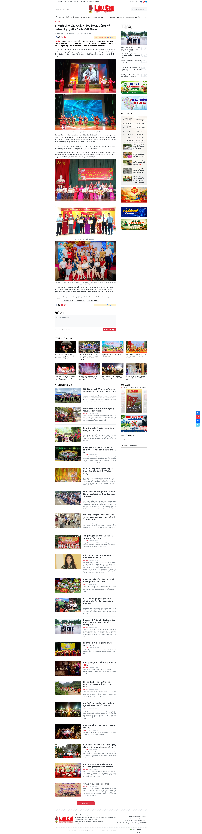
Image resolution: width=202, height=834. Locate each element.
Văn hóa (82, 17)
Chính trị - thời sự (64, 17)
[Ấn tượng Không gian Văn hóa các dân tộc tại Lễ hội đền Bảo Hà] (136, 369)
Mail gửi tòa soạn (80, 1)
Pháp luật (94, 17)
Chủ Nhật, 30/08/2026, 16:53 (64, 1)
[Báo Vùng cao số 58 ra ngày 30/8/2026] (134, 401)
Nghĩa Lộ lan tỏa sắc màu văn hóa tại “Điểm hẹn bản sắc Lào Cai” (98, 704)
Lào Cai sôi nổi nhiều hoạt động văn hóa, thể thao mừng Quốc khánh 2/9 (136, 356)
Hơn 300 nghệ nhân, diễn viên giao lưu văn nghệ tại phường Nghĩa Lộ (98, 765)
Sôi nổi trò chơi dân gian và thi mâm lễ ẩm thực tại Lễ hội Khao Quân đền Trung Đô (99, 494)
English (133, 1)
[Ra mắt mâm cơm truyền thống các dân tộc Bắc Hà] (127, 155)
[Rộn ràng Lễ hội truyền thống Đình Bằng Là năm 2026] (68, 434)
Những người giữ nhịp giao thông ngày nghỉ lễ (138, 146)
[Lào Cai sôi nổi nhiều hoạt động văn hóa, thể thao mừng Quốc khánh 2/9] (136, 347)
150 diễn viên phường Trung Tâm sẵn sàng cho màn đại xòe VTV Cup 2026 (99, 390)
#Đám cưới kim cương (102, 297)
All (145, 17)
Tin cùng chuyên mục (63, 385)
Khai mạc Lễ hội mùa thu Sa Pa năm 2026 (131, 61)
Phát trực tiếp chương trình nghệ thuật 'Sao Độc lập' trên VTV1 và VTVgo (98, 471)
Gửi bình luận (110, 330)
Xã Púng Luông (140, 127)
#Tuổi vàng (73, 297)
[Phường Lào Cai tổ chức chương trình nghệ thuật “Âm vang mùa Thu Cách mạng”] (65, 369)
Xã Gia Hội (139, 137)
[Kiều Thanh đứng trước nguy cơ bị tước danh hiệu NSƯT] (68, 561)
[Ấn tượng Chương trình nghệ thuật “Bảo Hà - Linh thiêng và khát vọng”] (89, 369)
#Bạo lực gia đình (80, 300)
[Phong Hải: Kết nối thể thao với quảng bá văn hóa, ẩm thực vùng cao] (68, 688)
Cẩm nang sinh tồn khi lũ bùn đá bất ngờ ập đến (138, 170)
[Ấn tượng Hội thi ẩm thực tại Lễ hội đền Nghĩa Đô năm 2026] (68, 585)
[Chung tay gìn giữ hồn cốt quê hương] (68, 668)
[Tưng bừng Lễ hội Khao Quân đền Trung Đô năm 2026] (68, 542)
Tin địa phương (127, 113)
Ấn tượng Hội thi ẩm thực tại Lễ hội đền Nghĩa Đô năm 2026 (98, 580)
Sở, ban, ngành (140, 120)
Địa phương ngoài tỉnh (128, 119)
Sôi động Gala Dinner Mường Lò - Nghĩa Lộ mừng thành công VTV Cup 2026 (112, 378)
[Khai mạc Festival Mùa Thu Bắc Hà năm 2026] (112, 347)
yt (144, 2)
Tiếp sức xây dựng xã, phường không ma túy (139, 162)
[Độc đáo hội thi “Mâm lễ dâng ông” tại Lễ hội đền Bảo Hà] (68, 414)
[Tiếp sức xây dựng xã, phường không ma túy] (127, 163)
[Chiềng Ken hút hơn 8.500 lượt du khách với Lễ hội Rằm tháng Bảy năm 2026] (68, 453)
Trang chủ (56, 17)
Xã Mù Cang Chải (128, 127)
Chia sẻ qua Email (65, 37)
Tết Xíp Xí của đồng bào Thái (96, 784)
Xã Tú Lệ (127, 131)
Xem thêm (85, 803)
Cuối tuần (143, 388)
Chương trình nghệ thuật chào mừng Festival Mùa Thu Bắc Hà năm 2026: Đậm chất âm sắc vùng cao (88, 356)
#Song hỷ (65, 297)
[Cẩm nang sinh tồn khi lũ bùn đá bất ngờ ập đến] (127, 171)
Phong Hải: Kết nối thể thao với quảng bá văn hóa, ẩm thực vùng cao (98, 684)
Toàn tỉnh (128, 123)
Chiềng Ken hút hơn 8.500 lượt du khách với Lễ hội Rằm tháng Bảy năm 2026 (131, 69)
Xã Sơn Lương (129, 140)
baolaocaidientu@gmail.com (87, 824)
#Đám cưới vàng (68, 300)
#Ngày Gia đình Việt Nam (86, 297)
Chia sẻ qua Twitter (59, 37)
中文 (137, 1)
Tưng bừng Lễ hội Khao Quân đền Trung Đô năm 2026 (98, 537)
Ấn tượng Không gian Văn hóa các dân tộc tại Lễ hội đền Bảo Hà (135, 378)
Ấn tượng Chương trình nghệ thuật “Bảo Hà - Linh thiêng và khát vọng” (88, 378)
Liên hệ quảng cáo (94, 1)
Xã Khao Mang (140, 123)
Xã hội (77, 17)
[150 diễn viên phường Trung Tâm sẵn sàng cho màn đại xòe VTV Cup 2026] (68, 395)
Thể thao (100, 17)
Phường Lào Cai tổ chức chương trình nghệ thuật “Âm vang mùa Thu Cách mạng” (65, 378)
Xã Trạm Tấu (140, 131)
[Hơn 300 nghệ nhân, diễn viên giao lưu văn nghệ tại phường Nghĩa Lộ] (68, 770)
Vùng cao (125, 388)
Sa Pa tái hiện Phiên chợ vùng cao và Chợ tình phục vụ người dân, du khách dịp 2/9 (64, 356)
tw (198, 425)
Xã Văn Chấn (140, 140)
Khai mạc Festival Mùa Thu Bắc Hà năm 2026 (112, 355)
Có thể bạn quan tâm (63, 338)
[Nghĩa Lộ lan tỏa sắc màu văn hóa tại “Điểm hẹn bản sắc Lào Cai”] (68, 709)
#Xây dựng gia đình (92, 300)
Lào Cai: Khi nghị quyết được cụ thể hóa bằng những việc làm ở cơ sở (139, 179)
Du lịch (88, 17)
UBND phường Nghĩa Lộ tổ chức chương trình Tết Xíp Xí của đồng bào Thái (98, 601)
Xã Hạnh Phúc (129, 134)
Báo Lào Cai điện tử (101, 9)
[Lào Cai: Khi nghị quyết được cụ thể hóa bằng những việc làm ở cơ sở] (127, 178)
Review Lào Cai (130, 17)
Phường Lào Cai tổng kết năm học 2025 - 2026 (98, 644)
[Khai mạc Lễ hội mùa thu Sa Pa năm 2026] (68, 731)
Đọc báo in (138, 17)
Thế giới (107, 17)
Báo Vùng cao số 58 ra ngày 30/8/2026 (134, 408)
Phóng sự (112, 17)
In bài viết (62, 37)
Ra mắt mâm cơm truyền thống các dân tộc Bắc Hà (139, 154)
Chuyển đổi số (121, 17)
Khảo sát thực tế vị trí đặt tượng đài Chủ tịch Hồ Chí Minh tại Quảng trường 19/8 (131, 49)
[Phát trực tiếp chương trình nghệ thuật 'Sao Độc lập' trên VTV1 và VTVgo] (68, 475)
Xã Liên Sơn (128, 137)
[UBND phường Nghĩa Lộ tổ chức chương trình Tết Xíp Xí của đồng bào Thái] (68, 605)
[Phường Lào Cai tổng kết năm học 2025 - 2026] (68, 649)
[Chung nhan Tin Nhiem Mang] (138, 831)
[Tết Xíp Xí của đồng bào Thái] (68, 790)
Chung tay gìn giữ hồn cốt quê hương (99, 662)
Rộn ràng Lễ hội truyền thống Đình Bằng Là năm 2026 (130, 75)
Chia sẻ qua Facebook (57, 37)
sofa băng (132, 445)
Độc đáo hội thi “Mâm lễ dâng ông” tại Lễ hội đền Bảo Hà (99, 409)
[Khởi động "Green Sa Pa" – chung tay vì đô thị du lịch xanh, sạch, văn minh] (68, 751)
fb (141, 2)
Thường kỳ (134, 388)
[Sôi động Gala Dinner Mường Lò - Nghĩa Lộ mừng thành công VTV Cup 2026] (112, 369)
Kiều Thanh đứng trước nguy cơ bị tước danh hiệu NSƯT (98, 556)
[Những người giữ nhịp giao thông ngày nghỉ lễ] (127, 147)
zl (146, 2)
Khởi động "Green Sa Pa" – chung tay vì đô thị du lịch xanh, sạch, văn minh (99, 746)
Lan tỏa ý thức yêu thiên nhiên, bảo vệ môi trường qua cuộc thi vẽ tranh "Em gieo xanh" (99, 517)
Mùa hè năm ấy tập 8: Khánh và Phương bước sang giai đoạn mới (131, 55)
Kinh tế (72, 17)
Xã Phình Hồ (140, 134)
